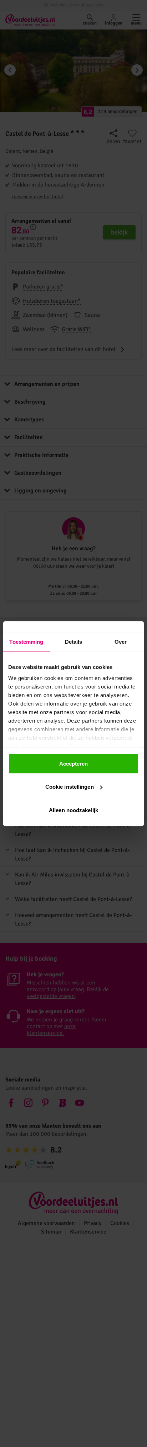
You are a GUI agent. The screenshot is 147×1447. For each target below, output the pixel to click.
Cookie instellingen (69, 787)
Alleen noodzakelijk (73, 810)
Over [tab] (121, 641)
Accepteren (73, 763)
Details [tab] (73, 641)
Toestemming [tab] (26, 641)
